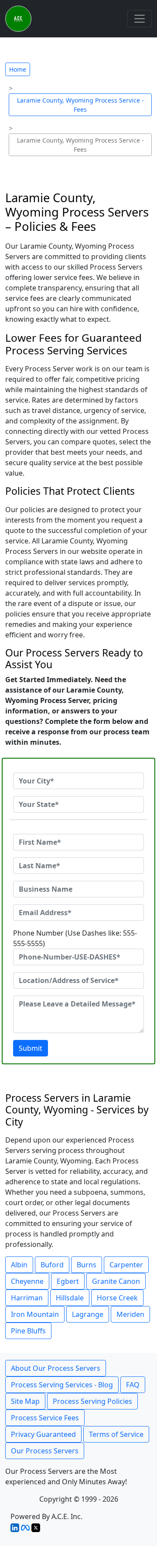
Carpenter (126, 1264)
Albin (19, 1264)
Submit (30, 1048)
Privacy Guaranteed (43, 1434)
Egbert (68, 1281)
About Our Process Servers (55, 1368)
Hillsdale (70, 1298)
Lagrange (87, 1314)
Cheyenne (27, 1281)
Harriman (27, 1298)
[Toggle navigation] (139, 18)
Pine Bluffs (28, 1331)
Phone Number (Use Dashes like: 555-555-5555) (75, 938)
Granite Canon (116, 1281)
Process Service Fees (45, 1418)
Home (17, 69)
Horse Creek (117, 1298)
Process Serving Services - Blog (62, 1384)
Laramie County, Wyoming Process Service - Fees (80, 104)
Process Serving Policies (92, 1401)
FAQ (133, 1384)
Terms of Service (116, 1434)
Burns (86, 1264)
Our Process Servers (44, 1451)
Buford (52, 1264)
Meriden (130, 1314)
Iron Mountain (35, 1314)
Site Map (25, 1401)
